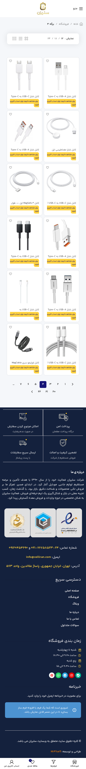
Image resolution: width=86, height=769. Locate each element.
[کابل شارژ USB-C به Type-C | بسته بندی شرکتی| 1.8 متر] (24, 75)
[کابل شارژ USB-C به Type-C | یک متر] (24, 234)
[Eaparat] (52, 675)
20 (54, 392)
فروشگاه (64, 24)
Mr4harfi (56, 751)
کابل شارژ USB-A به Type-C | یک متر (25, 151)
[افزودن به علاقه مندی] (47, 61)
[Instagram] (71, 675)
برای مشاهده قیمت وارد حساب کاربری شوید (61, 103)
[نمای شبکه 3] (20, 38)
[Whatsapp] (58, 675)
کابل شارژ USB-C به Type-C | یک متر (25, 258)
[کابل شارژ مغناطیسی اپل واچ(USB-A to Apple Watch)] (61, 128)
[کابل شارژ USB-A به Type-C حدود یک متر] (61, 75)
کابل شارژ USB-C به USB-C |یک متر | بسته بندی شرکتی (62, 204)
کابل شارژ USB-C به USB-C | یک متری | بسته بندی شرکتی (61, 364)
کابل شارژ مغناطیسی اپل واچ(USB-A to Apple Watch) (61, 151)
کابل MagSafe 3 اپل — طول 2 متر (25, 204)
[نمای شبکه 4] (14, 38)
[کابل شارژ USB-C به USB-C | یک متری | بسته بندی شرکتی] (61, 341)
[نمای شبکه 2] (26, 38)
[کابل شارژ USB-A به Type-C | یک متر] (24, 128)
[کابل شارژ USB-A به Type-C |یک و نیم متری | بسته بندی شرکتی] (61, 288)
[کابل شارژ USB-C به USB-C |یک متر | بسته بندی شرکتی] (61, 181)
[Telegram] (65, 675)
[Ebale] (78, 675)
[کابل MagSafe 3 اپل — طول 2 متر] (24, 181)
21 (47, 392)
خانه (75, 24)
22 (39, 392)
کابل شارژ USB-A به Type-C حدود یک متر (62, 98)
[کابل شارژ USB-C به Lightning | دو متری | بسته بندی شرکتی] (24, 288)
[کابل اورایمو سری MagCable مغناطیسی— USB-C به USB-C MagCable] (24, 341)
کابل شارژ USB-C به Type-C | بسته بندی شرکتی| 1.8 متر (25, 98)
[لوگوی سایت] (42, 8)
